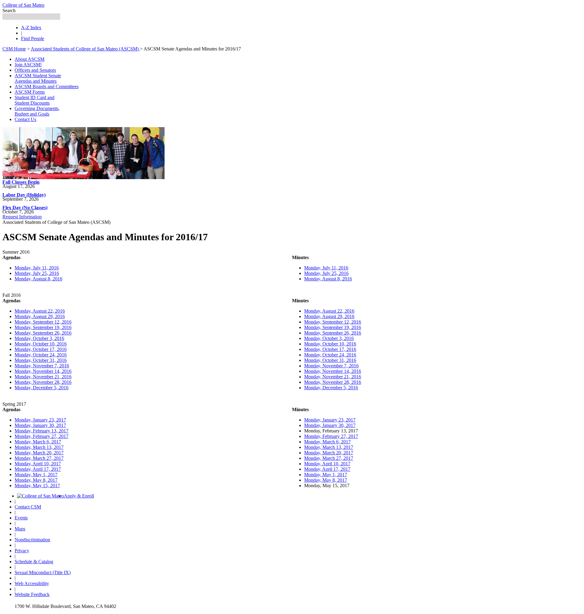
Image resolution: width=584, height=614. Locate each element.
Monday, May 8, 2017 (36, 480)
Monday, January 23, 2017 (40, 419)
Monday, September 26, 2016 (43, 332)
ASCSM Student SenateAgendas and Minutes (38, 78)
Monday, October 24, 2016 (41, 354)
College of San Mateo (23, 5)
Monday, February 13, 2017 (41, 430)
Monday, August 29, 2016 (40, 316)
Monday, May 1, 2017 (36, 474)
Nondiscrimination (32, 539)
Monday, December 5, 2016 (41, 387)
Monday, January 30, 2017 (40, 425)
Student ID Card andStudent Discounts (34, 100)
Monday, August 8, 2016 (38, 278)
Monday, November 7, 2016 (42, 365)
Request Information (22, 216)
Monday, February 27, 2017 (41, 436)
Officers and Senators (35, 70)
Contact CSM (28, 506)
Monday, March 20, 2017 (39, 452)
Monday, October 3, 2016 (39, 338)
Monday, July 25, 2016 (37, 273)
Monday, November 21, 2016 (43, 376)
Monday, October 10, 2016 (41, 343)
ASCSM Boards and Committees (46, 86)
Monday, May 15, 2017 (37, 485)
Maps (20, 528)
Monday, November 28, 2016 (43, 382)
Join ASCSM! (28, 64)
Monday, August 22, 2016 (40, 311)
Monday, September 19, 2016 (43, 327)
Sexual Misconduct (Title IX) (43, 572)
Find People (32, 38)
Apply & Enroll (79, 495)
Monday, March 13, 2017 (39, 447)
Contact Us (25, 119)
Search (9, 10)
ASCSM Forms (30, 92)
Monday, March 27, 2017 (39, 458)
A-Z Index (31, 27)
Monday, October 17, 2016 (41, 349)
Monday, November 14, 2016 (43, 371)
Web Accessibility (32, 583)
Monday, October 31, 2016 (41, 360)
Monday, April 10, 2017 (38, 463)
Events (21, 517)
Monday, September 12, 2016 (43, 321)
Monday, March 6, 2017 (38, 441)
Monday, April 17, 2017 (38, 469)
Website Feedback (32, 594)
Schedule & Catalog (34, 561)
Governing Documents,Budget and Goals (37, 111)
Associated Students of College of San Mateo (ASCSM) (85, 48)
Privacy (22, 550)
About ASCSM (29, 59)
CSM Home (14, 48)
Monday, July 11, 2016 (37, 267)
